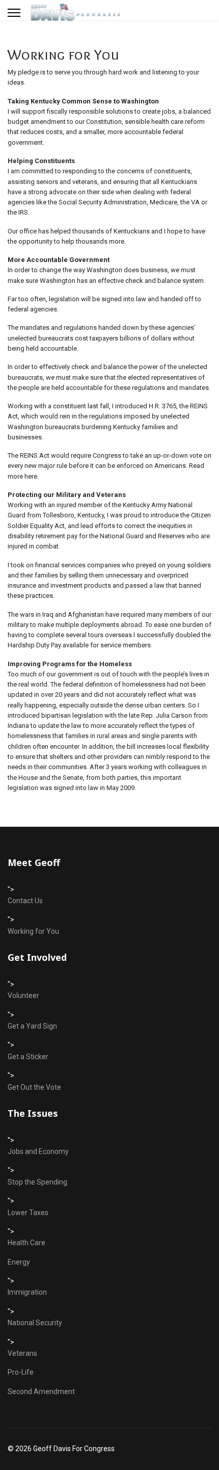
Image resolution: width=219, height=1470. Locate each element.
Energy (19, 1262)
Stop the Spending (37, 1182)
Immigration (27, 1292)
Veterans (22, 1353)
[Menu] (14, 12)
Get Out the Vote (34, 1087)
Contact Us (25, 901)
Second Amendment (41, 1391)
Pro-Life (21, 1372)
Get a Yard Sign (32, 1026)
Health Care (26, 1243)
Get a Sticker (28, 1057)
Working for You (33, 931)
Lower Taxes (28, 1213)
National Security (35, 1323)
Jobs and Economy (38, 1151)
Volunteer (23, 995)
